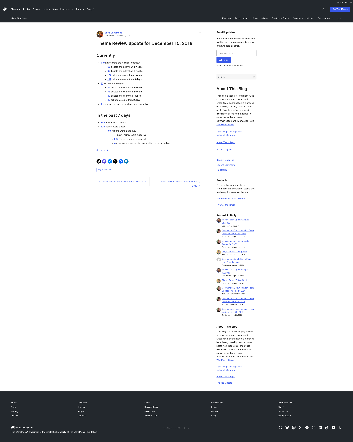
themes (101, 150)
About (14, 402)
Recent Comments (225, 165)
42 (108, 100)
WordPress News (225, 124)
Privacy (14, 415)
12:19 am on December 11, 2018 (117, 36)
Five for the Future (225, 205)
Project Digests (224, 149)
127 (109, 75)
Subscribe (223, 60)
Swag (215, 415)
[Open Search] (323, 9)
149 (103, 62)
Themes (81, 407)
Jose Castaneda (113, 32)
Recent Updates (225, 160)
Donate (215, 411)
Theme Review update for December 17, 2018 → (179, 183)
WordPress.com (286, 402)
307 (116, 139)
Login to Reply (104, 169)
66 (108, 66)
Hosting (14, 411)
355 (103, 122)
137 (109, 79)
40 (108, 95)
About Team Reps (225, 142)
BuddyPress (284, 415)
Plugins (81, 411)
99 (108, 71)
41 (115, 135)
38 (108, 91)
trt (108, 150)
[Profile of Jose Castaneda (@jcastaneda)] (100, 35)
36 (108, 87)
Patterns (81, 415)
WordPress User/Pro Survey (230, 198)
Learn (147, 402)
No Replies (221, 170)
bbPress (283, 411)
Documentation (151, 407)
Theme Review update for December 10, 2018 (144, 43)
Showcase (82, 402)
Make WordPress (19, 18)
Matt (281, 407)
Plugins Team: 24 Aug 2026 (234, 251)
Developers (150, 411)
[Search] (253, 76)
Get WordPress (340, 9)
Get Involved (217, 402)
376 (103, 126)
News (13, 407)
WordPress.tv (152, 415)
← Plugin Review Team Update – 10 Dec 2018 (122, 181)
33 (102, 83)
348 (109, 130)
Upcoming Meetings (226, 131)
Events (214, 407)
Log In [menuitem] (340, 2)
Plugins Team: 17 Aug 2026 (234, 280)
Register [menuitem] (348, 2)
